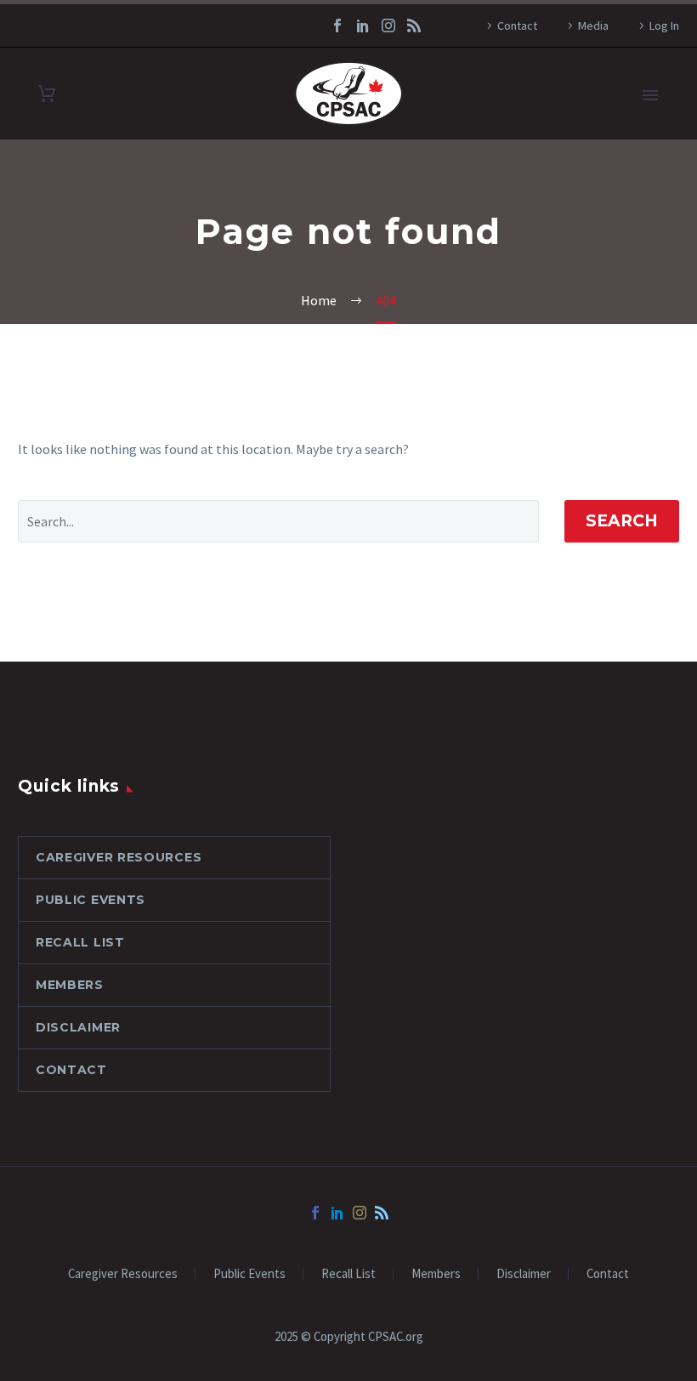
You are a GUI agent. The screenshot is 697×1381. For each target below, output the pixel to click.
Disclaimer (78, 1027)
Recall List (80, 942)
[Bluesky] (414, 25)
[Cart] (46, 94)
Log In (664, 25)
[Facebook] (337, 25)
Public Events (90, 899)
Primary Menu (650, 95)
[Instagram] (388, 25)
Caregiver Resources (118, 857)
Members (70, 984)
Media (593, 25)
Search (622, 521)
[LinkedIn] (363, 25)
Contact (517, 25)
